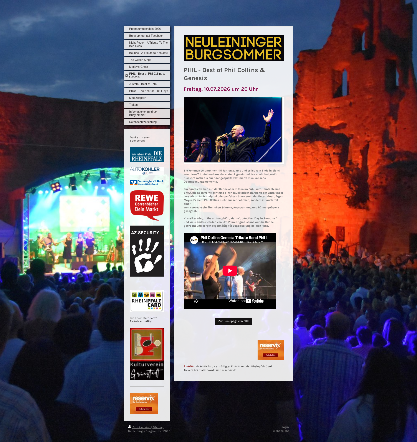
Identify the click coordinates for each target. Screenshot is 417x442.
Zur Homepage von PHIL (233, 321)
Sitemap (158, 427)
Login (285, 427)
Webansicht (281, 430)
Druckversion (141, 427)
